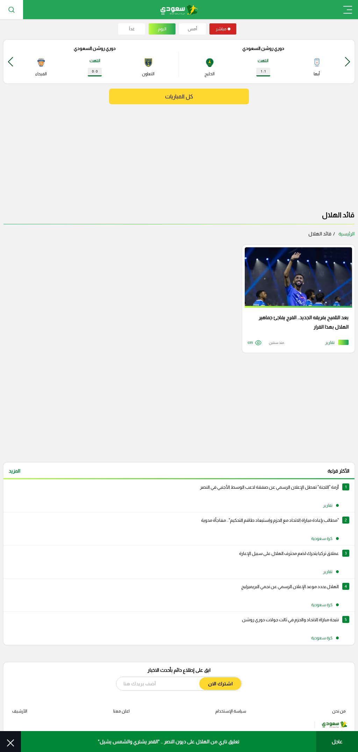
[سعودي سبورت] (179, 9)
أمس (192, 29)
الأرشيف (19, 711)
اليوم (162, 29)
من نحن (339, 711)
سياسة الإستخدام (230, 711)
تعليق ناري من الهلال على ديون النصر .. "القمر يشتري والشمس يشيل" (168, 741)
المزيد (14, 471)
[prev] (348, 61)
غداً (132, 29)
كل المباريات (179, 96)
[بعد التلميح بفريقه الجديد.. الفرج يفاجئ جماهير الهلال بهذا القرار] (296, 299)
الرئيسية (346, 233)
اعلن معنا (121, 711)
